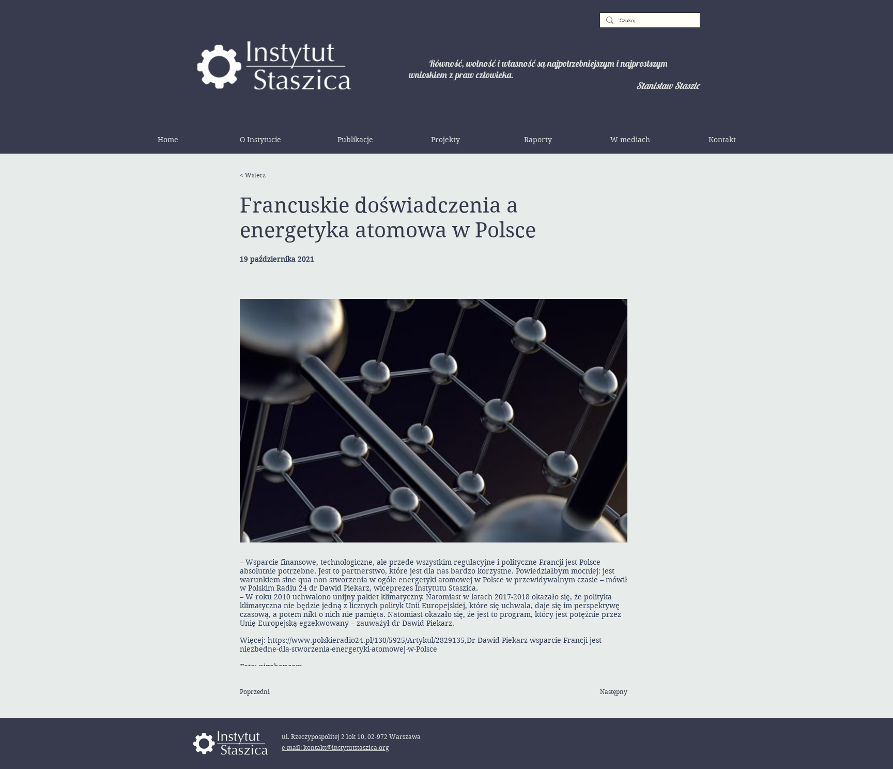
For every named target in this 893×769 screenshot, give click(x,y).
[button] (260, 139)
